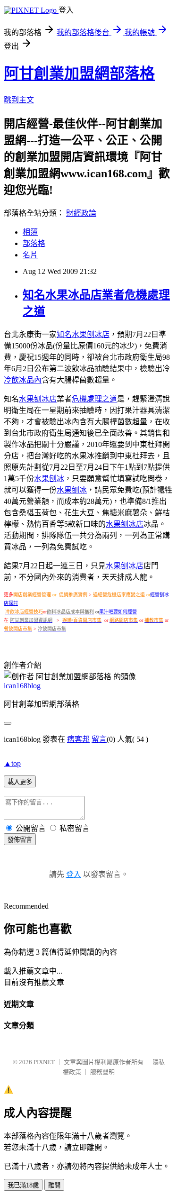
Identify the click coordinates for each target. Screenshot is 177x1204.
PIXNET (44, 1062)
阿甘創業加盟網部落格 (79, 73)
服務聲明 (102, 1072)
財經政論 (81, 213)
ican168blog (22, 686)
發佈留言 (20, 839)
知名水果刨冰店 (83, 334)
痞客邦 (78, 739)
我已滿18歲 (23, 1185)
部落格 (34, 243)
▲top (12, 763)
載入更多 (20, 781)
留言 (99, 739)
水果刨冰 (49, 478)
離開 (54, 1185)
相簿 (30, 232)
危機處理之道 (94, 399)
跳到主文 (19, 100)
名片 (30, 255)
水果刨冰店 (38, 399)
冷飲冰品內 (23, 380)
